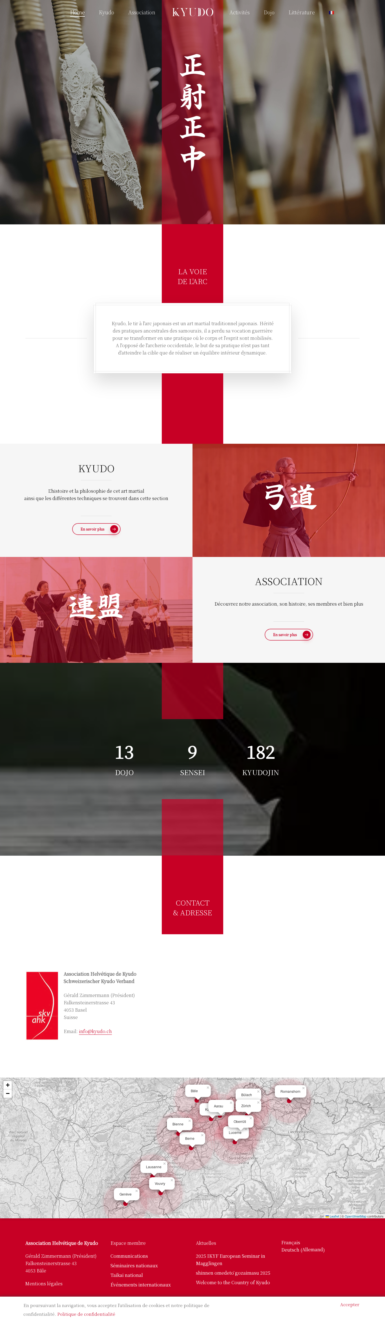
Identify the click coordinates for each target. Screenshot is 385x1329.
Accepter (349, 1304)
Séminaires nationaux (134, 1265)
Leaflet (334, 1216)
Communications (129, 1256)
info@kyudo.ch (95, 1031)
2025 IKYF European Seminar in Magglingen (230, 1259)
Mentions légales (44, 1283)
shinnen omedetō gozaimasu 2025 (233, 1273)
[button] (96, 529)
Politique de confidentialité (86, 1314)
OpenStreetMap (355, 1216)
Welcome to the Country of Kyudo (233, 1282)
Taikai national (126, 1275)
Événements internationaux (140, 1284)
